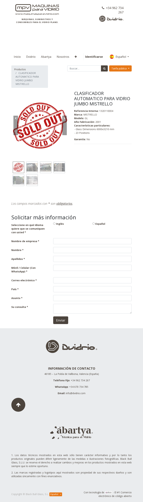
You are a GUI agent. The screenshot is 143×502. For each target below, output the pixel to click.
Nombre (16, 250)
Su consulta (18, 307)
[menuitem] (17, 56)
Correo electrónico (23, 280)
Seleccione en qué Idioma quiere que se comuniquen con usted (28, 228)
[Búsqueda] (104, 68)
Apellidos (17, 259)
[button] (75, 56)
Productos (20, 69)
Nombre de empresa (24, 241)
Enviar (60, 320)
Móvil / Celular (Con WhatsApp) (23, 269)
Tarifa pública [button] (119, 68)
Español (121, 57)
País (14, 289)
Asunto (15, 298)
